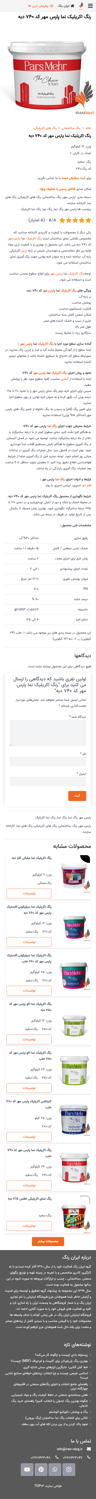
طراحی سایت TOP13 (48, 1486)
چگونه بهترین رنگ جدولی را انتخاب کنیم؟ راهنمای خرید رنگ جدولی (49, 1403)
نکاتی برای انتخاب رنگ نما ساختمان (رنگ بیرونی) (56, 1418)
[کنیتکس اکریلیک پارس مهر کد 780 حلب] (74, 1119)
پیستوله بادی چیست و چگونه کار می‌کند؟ (61, 1355)
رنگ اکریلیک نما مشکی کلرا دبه (31, 858)
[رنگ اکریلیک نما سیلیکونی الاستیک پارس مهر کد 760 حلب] (74, 973)
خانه (88, 128)
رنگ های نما (24, 826)
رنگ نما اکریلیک (31, 209)
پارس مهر (69, 197)
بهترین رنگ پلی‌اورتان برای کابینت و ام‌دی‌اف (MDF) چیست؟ (49, 1361)
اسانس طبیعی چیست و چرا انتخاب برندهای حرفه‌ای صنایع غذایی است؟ (46, 1376)
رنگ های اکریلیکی (45, 128)
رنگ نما (47, 209)
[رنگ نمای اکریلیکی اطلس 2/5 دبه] (74, 1216)
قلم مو (87, 485)
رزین (24, 250)
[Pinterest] (41, 1469)
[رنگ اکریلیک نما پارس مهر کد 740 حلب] (74, 1168)
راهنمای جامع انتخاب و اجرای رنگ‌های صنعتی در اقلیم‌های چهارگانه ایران (51, 1387)
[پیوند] (81, 6)
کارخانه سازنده (76, 203)
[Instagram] (68, 1469)
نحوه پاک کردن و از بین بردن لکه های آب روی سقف (54, 1424)
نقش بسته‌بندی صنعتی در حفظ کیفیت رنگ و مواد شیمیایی (49, 1395)
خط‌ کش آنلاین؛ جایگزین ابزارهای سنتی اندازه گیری (55, 1367)
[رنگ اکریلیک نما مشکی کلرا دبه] (74, 876)
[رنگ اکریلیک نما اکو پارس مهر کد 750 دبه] (74, 1022)
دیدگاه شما (77, 717)
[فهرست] (90, 6)
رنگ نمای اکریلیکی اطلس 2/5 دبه (29, 1198)
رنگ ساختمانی (71, 128)
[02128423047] (86, 1458)
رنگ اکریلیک (34, 238)
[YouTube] (27, 1469)
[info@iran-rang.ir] (86, 1449)
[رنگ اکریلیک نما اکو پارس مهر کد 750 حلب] (74, 1070)
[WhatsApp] (54, 1469)
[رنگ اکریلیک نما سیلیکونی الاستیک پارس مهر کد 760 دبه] (74, 924)
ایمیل (81, 774)
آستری (65, 379)
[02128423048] (55, 1458)
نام (83, 754)
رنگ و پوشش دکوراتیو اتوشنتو (68, 1412)
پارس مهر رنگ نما (65, 209)
